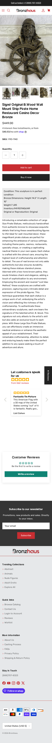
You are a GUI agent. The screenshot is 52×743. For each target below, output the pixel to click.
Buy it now (26, 177)
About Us (9, 640)
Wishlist (8, 622)
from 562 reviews (20, 383)
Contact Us (10, 609)
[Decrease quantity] (5, 155)
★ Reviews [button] (48, 375)
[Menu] (3, 10)
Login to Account (13, 613)
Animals (8, 573)
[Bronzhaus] (26, 10)
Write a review (26, 474)
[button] (6, 400)
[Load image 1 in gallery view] (26, 50)
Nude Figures (11, 578)
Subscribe (26, 535)
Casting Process (12, 644)
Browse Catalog (12, 604)
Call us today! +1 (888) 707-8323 (26, 3)
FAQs (7, 649)
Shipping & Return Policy (17, 658)
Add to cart (26, 167)
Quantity (7, 149)
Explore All (9, 587)
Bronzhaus (13, 733)
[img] (27, 379)
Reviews (8, 618)
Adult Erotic (10, 582)
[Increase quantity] (22, 155)
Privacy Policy (11, 653)
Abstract (8, 569)
